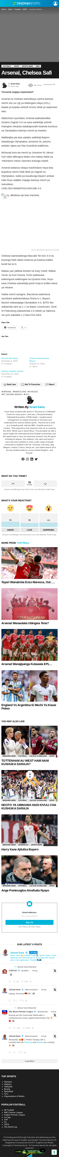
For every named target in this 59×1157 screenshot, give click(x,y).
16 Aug (53, 1012)
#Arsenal (28, 1042)
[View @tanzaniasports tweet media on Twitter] (11, 974)
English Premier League (14, 1115)
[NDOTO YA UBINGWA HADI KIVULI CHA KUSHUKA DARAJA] (29, 786)
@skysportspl (43, 1012)
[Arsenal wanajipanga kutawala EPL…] (29, 645)
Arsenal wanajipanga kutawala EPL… (26, 664)
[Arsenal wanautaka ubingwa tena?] (29, 604)
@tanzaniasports (31, 990)
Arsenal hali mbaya (9, 358)
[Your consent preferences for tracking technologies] (54, 1152)
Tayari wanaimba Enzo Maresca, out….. (28, 582)
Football (23, 543)
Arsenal (7, 391)
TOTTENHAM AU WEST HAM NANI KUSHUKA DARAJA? (25, 762)
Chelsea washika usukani (12, 371)
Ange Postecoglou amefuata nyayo (25, 890)
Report (51, 384)
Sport (52, 756)
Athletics (7, 1084)
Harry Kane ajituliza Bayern (19, 849)
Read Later (11, 384)
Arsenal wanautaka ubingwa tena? (25, 623)
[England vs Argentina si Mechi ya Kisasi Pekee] (29, 686)
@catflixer (25, 971)
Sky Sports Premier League (21, 1011)
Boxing (7, 1089)
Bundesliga (23, 845)
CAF (6, 1119)
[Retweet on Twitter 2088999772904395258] (15, 1052)
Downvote (45, 483)
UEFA (6, 1124)
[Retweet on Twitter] (15, 967)
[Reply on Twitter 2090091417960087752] (10, 981)
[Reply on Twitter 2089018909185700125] (10, 1028)
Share (5, 197)
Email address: (29, 912)
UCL (27, 394)
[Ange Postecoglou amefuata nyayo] (29, 871)
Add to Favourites (32, 384)
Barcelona (20, 391)
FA (5, 1122)
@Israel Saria (14, 989)
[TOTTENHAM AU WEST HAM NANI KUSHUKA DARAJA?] (29, 741)
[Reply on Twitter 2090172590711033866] (10, 1000)
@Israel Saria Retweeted (27, 967)
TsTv (6, 1094)
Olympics (8, 1082)
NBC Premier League (13, 1112)
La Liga (7, 1117)
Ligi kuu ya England (38, 756)
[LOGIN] (55, 3)
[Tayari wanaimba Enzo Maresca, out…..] (29, 563)
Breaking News (9, 756)
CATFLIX (13, 970)
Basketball (8, 1091)
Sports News (36, 845)
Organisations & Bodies (14, 1096)
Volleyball (8, 1086)
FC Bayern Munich (13, 394)
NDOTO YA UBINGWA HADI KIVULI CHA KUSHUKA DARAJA (28, 806)
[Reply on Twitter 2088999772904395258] (10, 1052)
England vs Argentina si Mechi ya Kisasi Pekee (28, 706)
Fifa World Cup (10, 1127)
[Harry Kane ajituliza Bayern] (29, 830)
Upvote (13, 483)
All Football (9, 1110)
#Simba (40, 1042)
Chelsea (33, 391)
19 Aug (34, 971)
